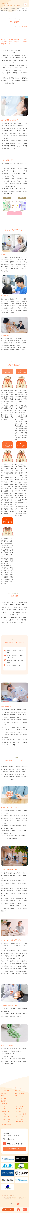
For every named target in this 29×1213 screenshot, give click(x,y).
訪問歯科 (5, 1114)
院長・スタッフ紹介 (20, 1093)
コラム (17, 1098)
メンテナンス (6, 1106)
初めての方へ (18, 1088)
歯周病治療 (6, 1111)
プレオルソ (6, 1116)
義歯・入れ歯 (6, 1119)
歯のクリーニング (21, 1106)
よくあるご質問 (5, 1090)
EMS (4, 1108)
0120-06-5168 (15, 1143)
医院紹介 (3, 1093)
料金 (16, 1095)
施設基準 (17, 1090)
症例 (2, 1095)
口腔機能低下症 (7, 1124)
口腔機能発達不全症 (21, 1121)
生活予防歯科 (19, 1119)
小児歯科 (18, 1111)
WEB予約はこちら (14, 1149)
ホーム (3, 1088)
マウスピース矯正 (21, 1114)
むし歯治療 (19, 1108)
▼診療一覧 (5, 1103)
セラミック (6, 1121)
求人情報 (3, 1098)
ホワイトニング (20, 1116)
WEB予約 (8, 1209)
